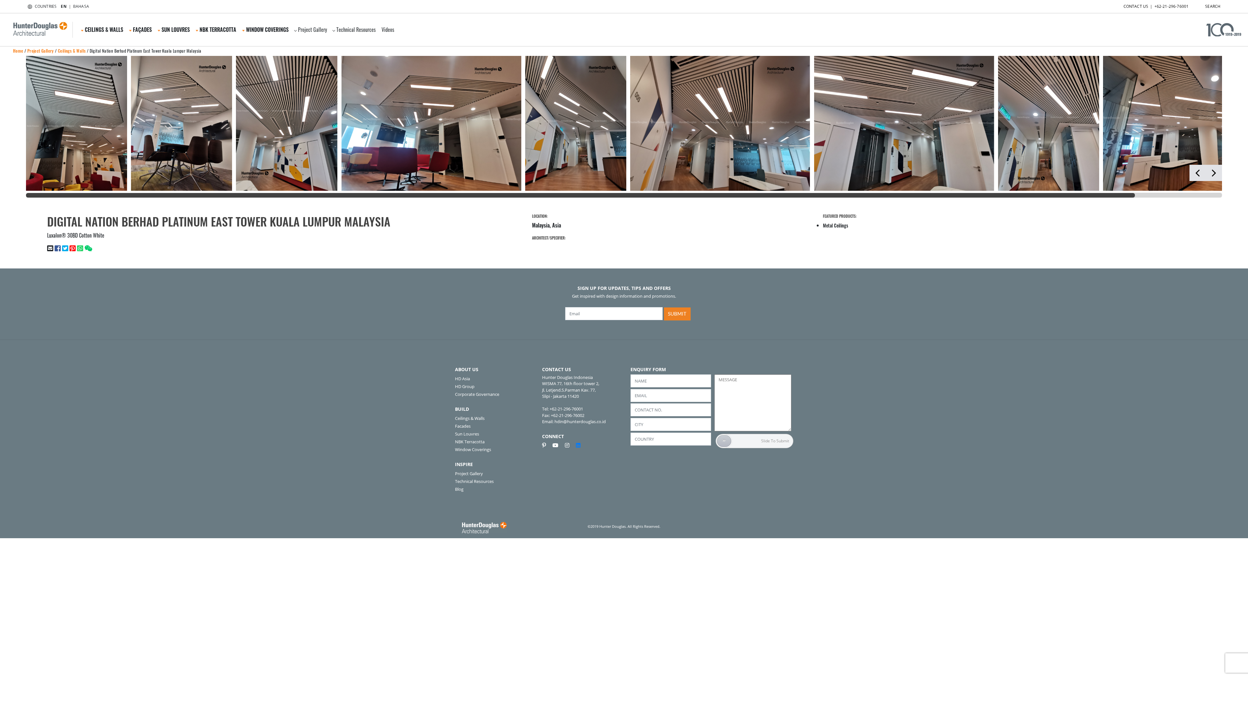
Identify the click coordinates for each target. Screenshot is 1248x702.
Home (18, 50)
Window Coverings (473, 449)
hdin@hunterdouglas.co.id (580, 421)
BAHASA (81, 6)
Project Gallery (312, 29)
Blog (459, 489)
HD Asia (462, 379)
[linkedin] (578, 445)
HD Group (464, 386)
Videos (388, 29)
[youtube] (558, 445)
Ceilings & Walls (71, 50)
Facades (463, 426)
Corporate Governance (477, 394)
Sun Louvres (467, 434)
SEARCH (1212, 6)
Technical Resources (356, 29)
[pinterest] (546, 445)
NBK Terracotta (470, 442)
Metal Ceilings (835, 225)
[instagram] (570, 445)
